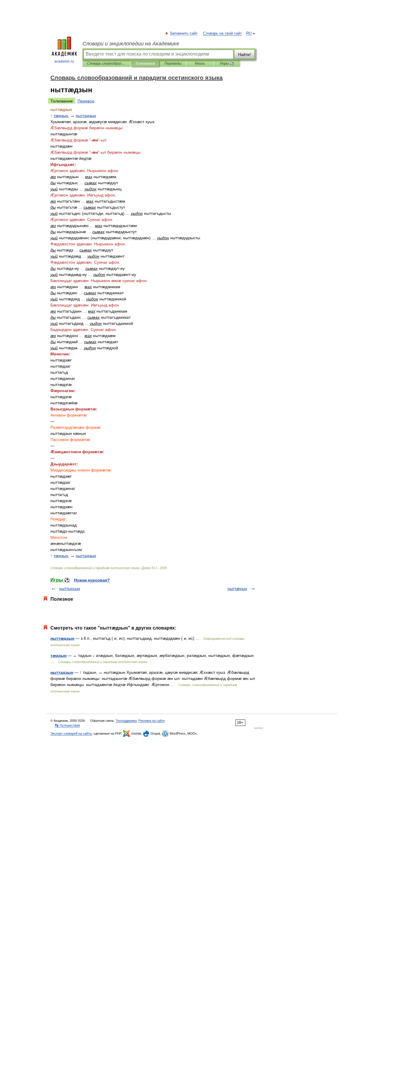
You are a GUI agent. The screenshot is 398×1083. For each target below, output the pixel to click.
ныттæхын (237, 588)
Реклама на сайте (151, 720)
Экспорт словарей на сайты (71, 733)
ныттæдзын (62, 638)
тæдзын (58, 655)
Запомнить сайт (184, 33)
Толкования (145, 63)
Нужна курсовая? (92, 580)
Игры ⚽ (227, 63)
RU (248, 33)
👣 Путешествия (67, 725)
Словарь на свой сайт (222, 33)
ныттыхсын (69, 588)
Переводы (173, 63)
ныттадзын (61, 672)
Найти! (244, 54)
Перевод (86, 101)
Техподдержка (126, 720)
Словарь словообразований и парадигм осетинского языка (106, 63)
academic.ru (64, 61)
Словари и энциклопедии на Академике (130, 44)
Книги (200, 63)
